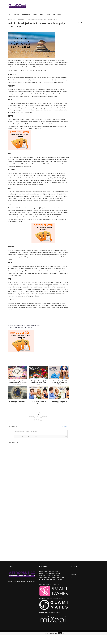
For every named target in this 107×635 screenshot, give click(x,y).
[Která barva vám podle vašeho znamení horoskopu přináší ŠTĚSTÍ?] (59, 372)
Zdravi (35, 14)
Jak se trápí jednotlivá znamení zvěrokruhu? (17, 402)
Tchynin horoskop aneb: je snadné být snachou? (38, 402)
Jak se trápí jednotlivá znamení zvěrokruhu (20, 327)
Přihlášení (64, 426)
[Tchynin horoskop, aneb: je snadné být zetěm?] (59, 392)
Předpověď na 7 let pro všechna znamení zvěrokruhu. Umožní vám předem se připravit (17, 382)
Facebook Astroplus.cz (78, 23)
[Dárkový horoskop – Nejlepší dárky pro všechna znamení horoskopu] (38, 372)
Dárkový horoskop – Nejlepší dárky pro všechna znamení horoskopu (38, 382)
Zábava (48, 14)
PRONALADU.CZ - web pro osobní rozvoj (49, 571)
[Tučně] (15, 437)
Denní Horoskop (57, 14)
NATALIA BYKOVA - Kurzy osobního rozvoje (50, 579)
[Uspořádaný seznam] (24, 437)
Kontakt (73, 571)
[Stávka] (22, 437)
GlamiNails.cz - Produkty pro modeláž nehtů (50, 598)
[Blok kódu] (31, 437)
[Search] (98, 14)
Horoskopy (16, 14)
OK (60, 633)
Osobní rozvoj (26, 14)
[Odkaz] (33, 437)
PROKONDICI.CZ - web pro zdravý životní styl (50, 573)
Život (41, 14)
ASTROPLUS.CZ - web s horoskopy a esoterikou (51, 577)
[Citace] (29, 437)
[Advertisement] (70, 5)
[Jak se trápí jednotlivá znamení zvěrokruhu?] (17, 392)
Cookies (73, 578)
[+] (37, 436)
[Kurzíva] (18, 437)
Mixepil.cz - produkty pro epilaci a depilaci (49, 612)
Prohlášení (73, 574)
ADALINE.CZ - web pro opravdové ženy (49, 575)
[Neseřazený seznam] (26, 437)
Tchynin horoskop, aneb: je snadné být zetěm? (59, 402)
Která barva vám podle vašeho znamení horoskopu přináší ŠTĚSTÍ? (59, 382)
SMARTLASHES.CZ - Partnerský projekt (49, 584)
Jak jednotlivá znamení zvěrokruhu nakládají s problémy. (24, 325)
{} (35, 436)
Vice (64, 633)
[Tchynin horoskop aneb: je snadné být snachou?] (38, 392)
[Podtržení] (20, 437)
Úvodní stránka (11, 19)
